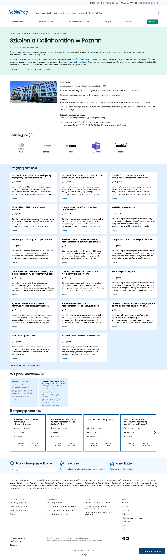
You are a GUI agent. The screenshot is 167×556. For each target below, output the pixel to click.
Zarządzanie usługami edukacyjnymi (96, 507)
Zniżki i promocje (19, 506)
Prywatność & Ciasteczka (84, 550)
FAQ (124, 525)
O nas (128, 21)
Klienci (125, 514)
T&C (124, 529)
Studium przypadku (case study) (64, 506)
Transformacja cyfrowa (97, 502)
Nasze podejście (55, 502)
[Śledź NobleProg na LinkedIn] (127, 538)
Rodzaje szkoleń (18, 510)
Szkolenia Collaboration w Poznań (55, 33)
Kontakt (152, 21)
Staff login (83, 555)
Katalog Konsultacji (57, 514)
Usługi (106, 21)
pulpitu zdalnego (79, 62)
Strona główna (16, 33)
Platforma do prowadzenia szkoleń (99, 513)
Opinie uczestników (132, 518)
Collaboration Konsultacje (121, 469)
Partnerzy (127, 510)
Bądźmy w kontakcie (152, 551)
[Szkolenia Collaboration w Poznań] (20, 12)
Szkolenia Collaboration (32, 33)
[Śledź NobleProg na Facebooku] (123, 538)
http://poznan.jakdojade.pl (94, 117)
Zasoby (13, 514)
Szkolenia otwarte (17, 21)
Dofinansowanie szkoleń (78, 21)
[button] (154, 432)
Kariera (126, 522)
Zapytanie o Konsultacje (60, 510)
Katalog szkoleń (46, 21)
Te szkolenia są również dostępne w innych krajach (82, 469)
